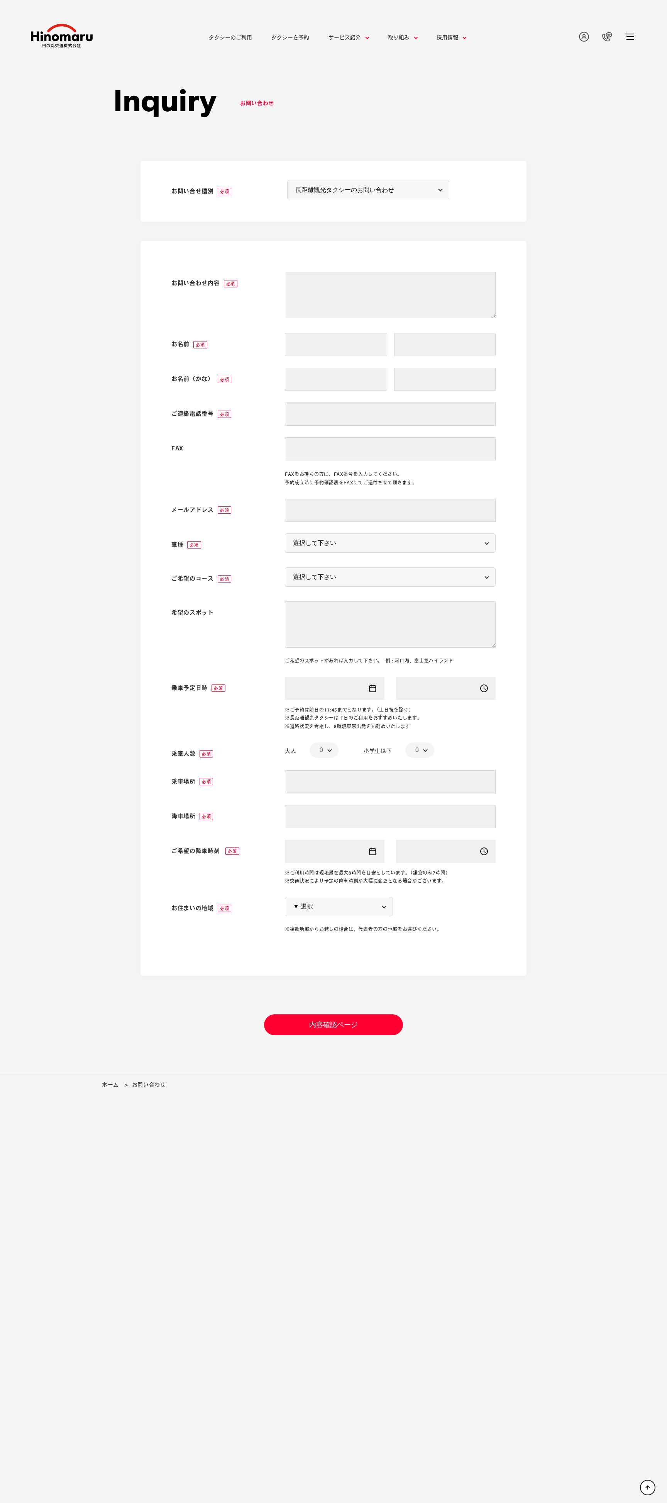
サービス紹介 (344, 37)
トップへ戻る (647, 1487)
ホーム (110, 1084)
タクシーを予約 (290, 37)
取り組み (399, 37)
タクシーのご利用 (230, 37)
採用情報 (447, 37)
